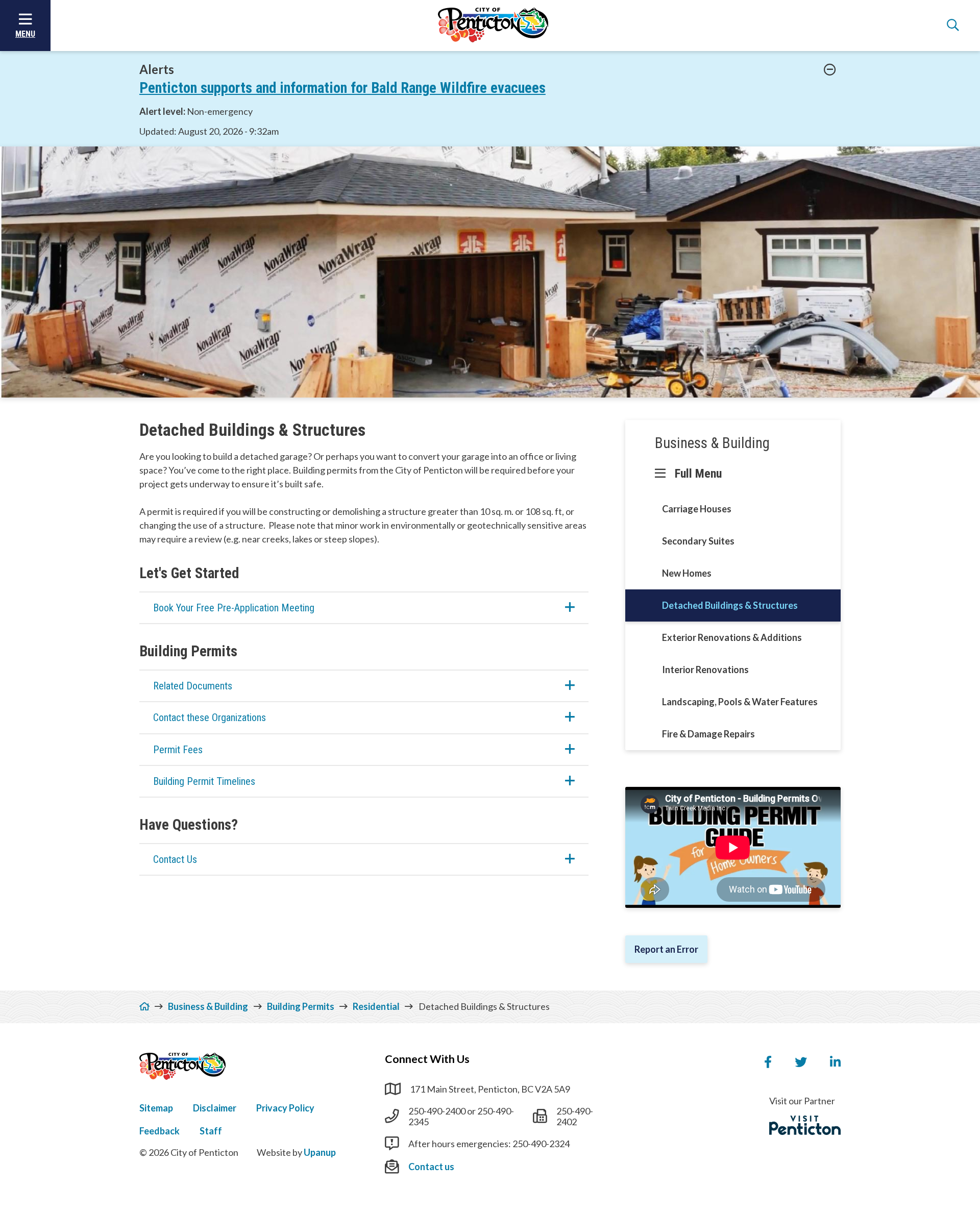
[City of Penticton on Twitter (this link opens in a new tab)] (801, 1062)
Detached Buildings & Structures (730, 605)
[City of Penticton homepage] (493, 25)
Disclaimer (214, 1107)
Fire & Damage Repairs (708, 733)
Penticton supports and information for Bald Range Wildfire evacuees (342, 87)
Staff (211, 1130)
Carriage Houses (696, 508)
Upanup (320, 1152)
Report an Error (666, 949)
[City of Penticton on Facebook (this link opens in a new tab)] (768, 1062)
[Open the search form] (953, 25)
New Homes (687, 573)
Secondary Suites (698, 541)
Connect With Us (427, 1059)
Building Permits (300, 1006)
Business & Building (712, 443)
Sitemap (156, 1107)
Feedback (159, 1130)
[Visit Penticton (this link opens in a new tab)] (805, 1125)
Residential (376, 1006)
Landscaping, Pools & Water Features (740, 701)
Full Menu (698, 473)
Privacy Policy (285, 1107)
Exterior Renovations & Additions (732, 637)
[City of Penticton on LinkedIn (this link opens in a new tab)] (835, 1062)
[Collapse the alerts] (830, 69)
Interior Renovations (705, 669)
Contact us (431, 1166)
